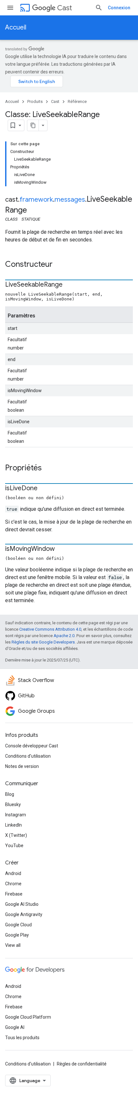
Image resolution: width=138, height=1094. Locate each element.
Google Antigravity (23, 914)
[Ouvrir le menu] (10, 7)
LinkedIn (13, 825)
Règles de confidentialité (82, 1063)
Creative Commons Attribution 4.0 (50, 629)
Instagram (15, 814)
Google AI (14, 1027)
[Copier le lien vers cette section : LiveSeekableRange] (69, 285)
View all (13, 945)
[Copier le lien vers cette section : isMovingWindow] (61, 549)
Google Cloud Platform (28, 1017)
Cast (64, 8)
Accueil (15, 27)
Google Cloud (18, 924)
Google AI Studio (22, 904)
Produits (35, 101)
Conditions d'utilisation (28, 756)
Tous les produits (22, 1037)
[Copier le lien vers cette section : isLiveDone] (44, 488)
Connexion (119, 7)
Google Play (17, 935)
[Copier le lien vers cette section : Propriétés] (48, 468)
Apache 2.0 (64, 635)
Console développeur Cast (31, 745)
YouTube (14, 845)
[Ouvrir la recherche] (99, 8)
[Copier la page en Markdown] (33, 125)
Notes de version (22, 766)
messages (70, 200)
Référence (77, 101)
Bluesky (13, 804)
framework (36, 200)
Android (13, 873)
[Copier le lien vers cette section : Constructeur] (59, 265)
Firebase (13, 893)
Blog (9, 794)
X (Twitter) (16, 835)
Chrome (13, 883)
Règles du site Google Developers (43, 642)
